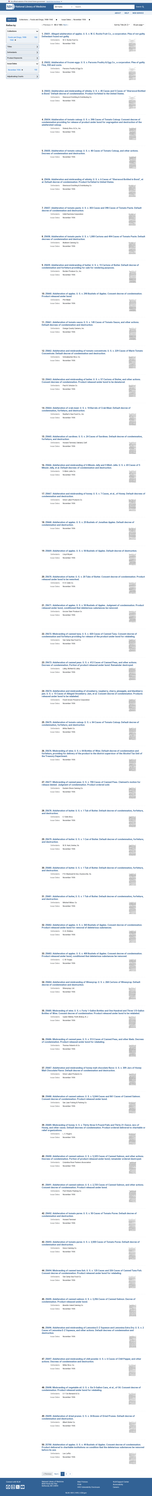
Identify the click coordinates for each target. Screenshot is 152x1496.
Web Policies (82, 1482)
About (118, 13)
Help (127, 13)
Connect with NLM (13, 1482)
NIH (72, 1493)
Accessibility (118, 1484)
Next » (65, 25)
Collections (12, 31)
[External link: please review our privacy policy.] (8, 1487)
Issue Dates (12, 64)
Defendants (12, 52)
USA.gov (83, 1493)
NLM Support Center (121, 1482)
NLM (67, 1493)
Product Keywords (14, 58)
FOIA (79, 1484)
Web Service (138, 13)
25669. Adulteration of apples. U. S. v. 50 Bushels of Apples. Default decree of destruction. (91, 550)
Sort (121, 25)
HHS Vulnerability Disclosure (88, 1487)
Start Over (11, 20)
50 (138, 25)
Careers (116, 1487)
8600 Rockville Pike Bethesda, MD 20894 (50, 1485)
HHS (77, 1493)
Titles (9, 47)
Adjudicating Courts (15, 76)
